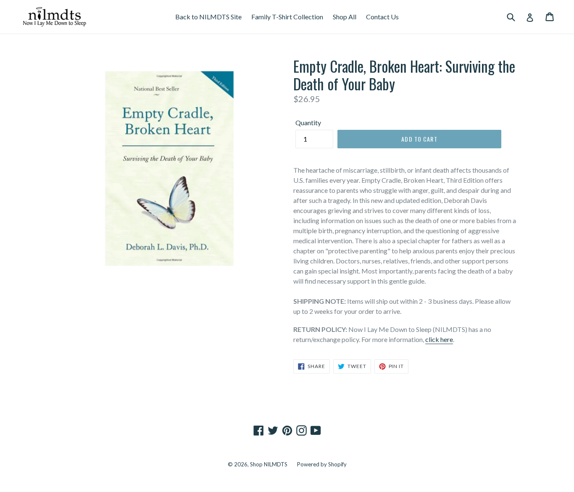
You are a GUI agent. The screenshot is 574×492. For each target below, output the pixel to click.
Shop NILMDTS (268, 464)
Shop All (344, 17)
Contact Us (382, 17)
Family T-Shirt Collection (287, 17)
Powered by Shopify (322, 464)
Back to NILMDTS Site (208, 17)
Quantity (308, 122)
